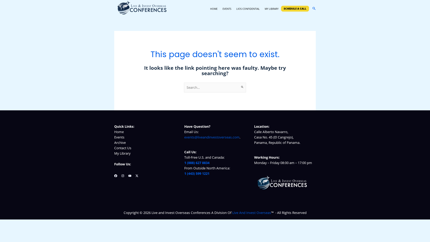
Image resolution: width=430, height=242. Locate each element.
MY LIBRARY (271, 8)
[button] (314, 8)
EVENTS (227, 8)
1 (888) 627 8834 (196, 162)
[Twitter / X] (136, 175)
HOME (214, 8)
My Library (122, 153)
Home (119, 132)
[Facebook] (115, 175)
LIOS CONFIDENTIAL (248, 8)
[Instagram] (122, 175)
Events (119, 137)
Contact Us (122, 148)
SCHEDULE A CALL (295, 8)
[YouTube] (129, 175)
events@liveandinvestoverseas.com (212, 137)
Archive (120, 142)
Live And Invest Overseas (251, 212)
